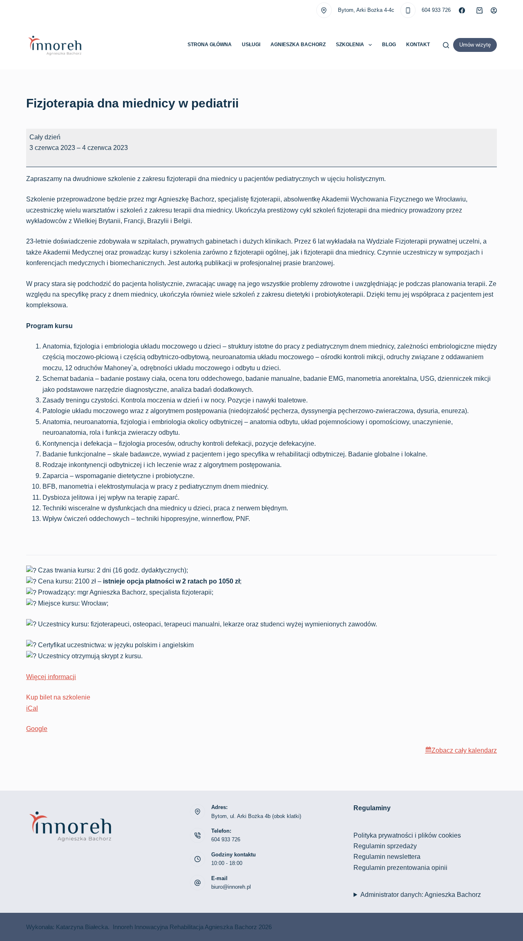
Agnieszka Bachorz (298, 44)
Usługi (251, 44)
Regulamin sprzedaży (385, 846)
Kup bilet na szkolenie (58, 697)
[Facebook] (462, 10)
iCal (32, 708)
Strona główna (210, 44)
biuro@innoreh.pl (231, 887)
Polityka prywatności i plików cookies (407, 835)
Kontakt (418, 44)
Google (36, 728)
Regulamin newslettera (386, 856)
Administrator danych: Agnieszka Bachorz (420, 894)
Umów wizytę (475, 45)
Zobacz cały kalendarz (464, 750)
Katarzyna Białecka (82, 926)
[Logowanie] (494, 10)
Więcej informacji (51, 676)
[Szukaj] (446, 45)
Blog (389, 44)
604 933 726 (436, 10)
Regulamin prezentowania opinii (400, 867)
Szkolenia (350, 44)
